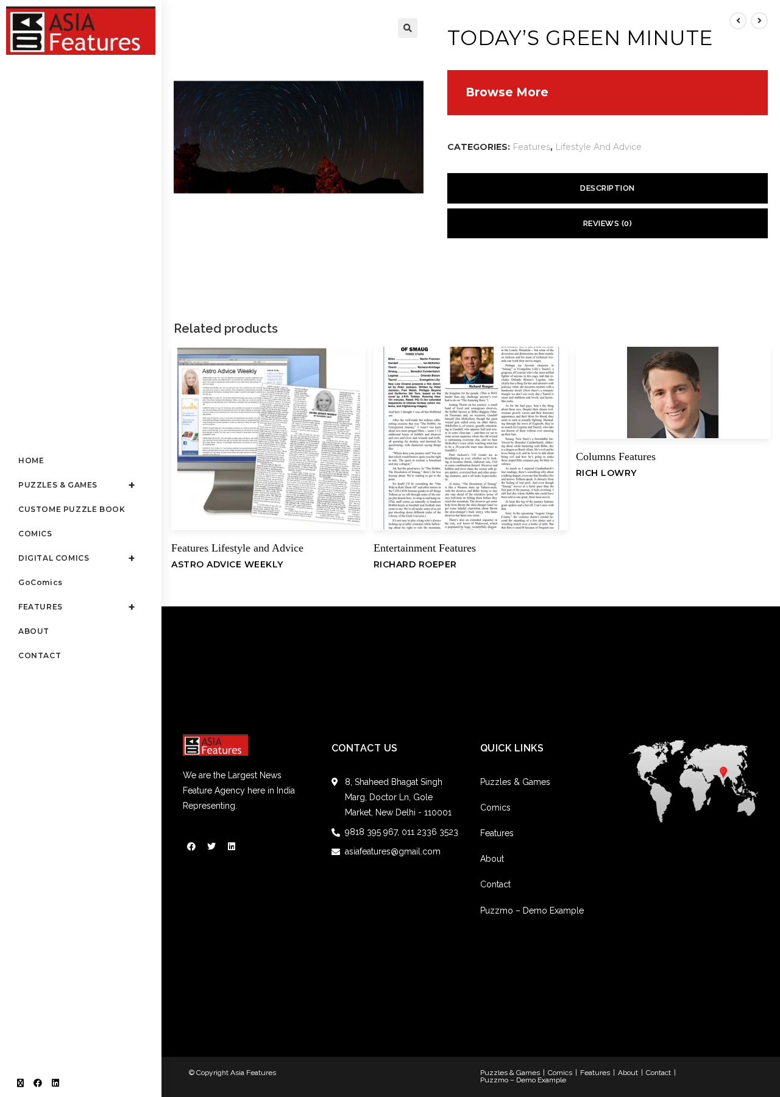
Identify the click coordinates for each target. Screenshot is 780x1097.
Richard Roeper (415, 564)
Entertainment (405, 548)
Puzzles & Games (515, 782)
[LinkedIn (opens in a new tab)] (55, 1083)
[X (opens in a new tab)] (20, 1083)
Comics (495, 807)
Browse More (507, 92)
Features (531, 146)
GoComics (40, 582)
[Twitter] (211, 846)
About (492, 859)
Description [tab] (607, 188)
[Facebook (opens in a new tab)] (38, 1083)
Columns (595, 456)
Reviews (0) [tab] (608, 223)
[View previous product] (737, 20)
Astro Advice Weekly (227, 564)
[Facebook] (191, 846)
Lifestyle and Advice (598, 146)
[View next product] (759, 20)
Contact (495, 884)
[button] (407, 28)
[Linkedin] (231, 846)
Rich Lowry (606, 472)
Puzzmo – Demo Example (532, 910)
